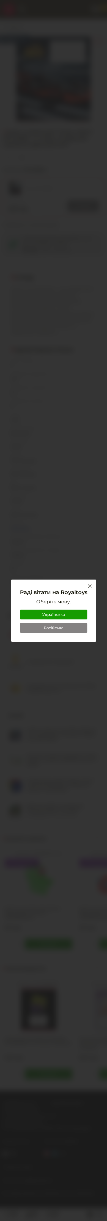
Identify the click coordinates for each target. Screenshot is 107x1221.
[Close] (89, 586)
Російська (54, 627)
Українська (53, 614)
